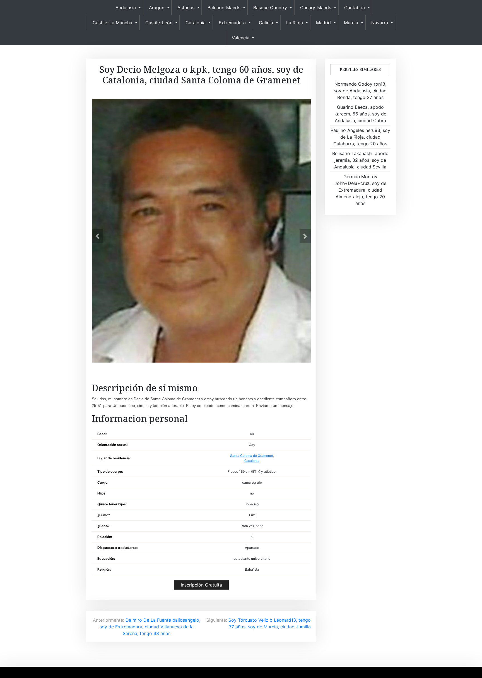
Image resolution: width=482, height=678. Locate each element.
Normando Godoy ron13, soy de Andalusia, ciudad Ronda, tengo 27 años (360, 90)
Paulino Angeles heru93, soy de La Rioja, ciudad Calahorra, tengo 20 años (360, 136)
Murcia (351, 22)
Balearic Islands (224, 7)
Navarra (379, 22)
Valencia (240, 37)
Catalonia (195, 22)
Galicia (266, 22)
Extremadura (232, 22)
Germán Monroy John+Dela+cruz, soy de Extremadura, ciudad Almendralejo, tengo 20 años (360, 190)
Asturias (185, 7)
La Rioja (294, 22)
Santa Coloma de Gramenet (251, 455)
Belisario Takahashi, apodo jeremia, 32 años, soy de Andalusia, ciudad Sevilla (360, 160)
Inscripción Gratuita (201, 585)
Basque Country (270, 7)
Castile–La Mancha (112, 22)
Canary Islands (315, 7)
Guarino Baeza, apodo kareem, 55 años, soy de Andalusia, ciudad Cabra (360, 113)
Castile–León (158, 22)
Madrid (323, 22)
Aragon (156, 7)
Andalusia (125, 7)
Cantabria (354, 7)
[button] (97, 236)
